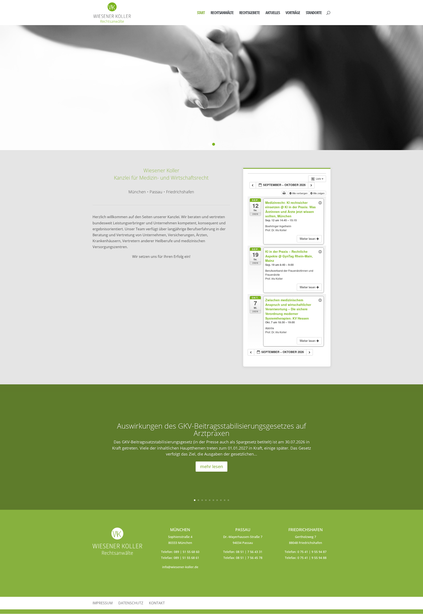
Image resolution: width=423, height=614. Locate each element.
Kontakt (157, 603)
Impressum (103, 603)
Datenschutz (130, 603)
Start (201, 13)
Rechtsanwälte (222, 13)
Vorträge (293, 13)
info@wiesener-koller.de (180, 567)
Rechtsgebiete (249, 13)
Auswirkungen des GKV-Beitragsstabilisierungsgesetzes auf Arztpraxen (211, 429)
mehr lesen (211, 466)
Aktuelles (272, 13)
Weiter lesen (308, 238)
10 (228, 500)
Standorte (314, 13)
